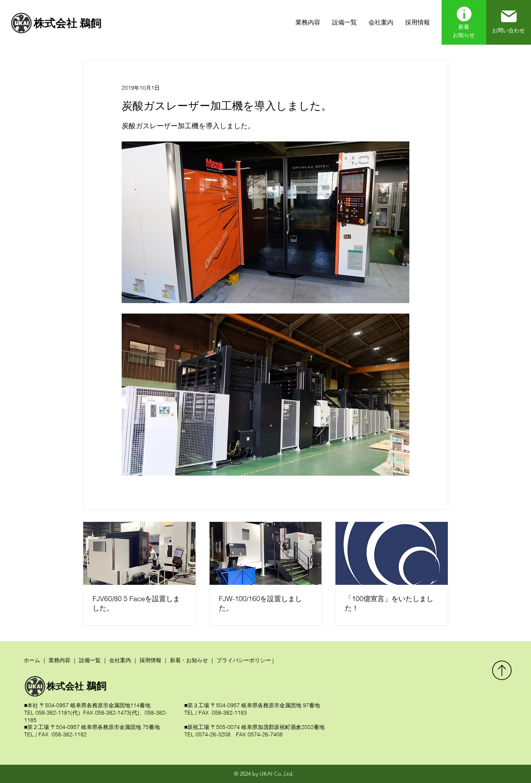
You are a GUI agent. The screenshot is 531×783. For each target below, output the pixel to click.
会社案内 (119, 660)
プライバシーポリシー (244, 660)
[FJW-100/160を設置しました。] (266, 553)
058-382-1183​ (228, 712)
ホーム (32, 660)
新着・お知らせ (189, 660)
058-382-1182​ (68, 734)
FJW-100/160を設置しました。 (260, 603)
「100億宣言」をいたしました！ (389, 603)
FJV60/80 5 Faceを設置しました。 (136, 603)
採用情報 (150, 660)
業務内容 (59, 660)
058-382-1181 (52, 712)
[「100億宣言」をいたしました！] (391, 553)
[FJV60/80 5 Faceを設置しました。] (139, 553)
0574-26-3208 (213, 734)
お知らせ (464, 34)
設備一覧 (90, 660)
